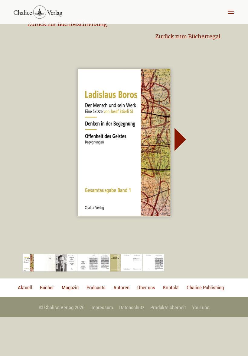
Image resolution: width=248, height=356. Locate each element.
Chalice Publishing (205, 287)
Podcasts (96, 287)
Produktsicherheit (168, 307)
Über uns (146, 287)
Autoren (121, 287)
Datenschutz (131, 307)
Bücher (47, 287)
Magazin (70, 287)
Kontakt (171, 287)
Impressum (101, 307)
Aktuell (25, 287)
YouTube (200, 307)
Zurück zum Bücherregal (187, 36)
